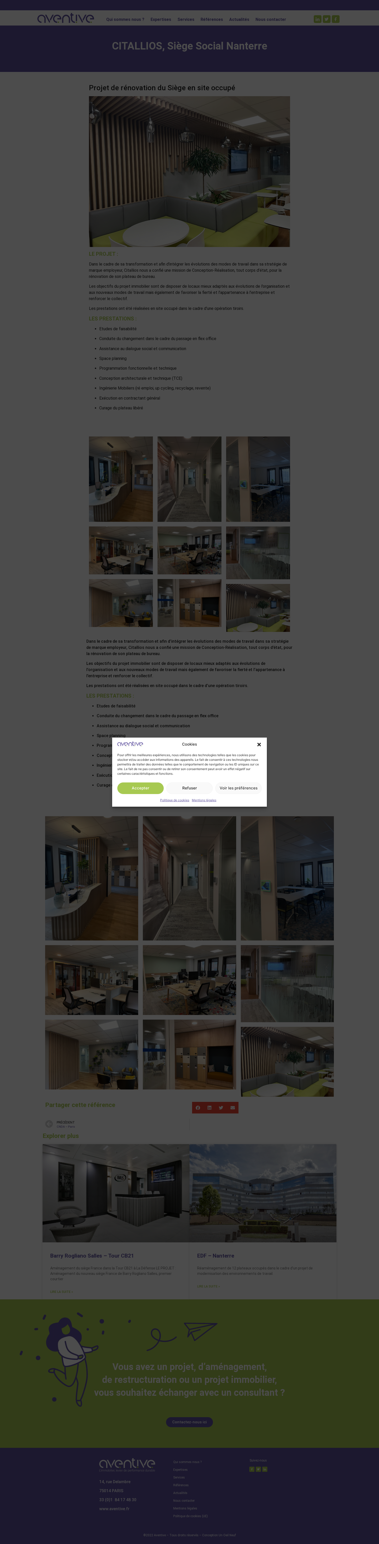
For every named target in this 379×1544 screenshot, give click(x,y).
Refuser (189, 788)
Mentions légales (204, 800)
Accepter (140, 788)
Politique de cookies (174, 800)
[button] (259, 744)
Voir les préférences (239, 788)
